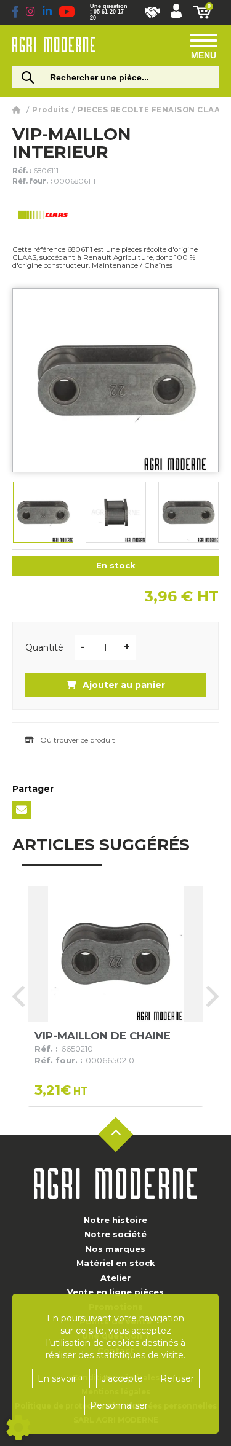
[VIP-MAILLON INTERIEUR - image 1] (43, 512)
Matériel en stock (115, 1263)
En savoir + (61, 1378)
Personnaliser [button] (119, 1405)
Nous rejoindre (152, 12)
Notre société (115, 1234)
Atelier (115, 1278)
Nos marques (115, 1249)
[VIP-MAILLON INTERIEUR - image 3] (188, 512)
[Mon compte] (176, 12)
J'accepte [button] (122, 1378)
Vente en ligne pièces (115, 1292)
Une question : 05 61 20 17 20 (109, 12)
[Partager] (21, 810)
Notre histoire (115, 1220)
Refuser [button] (177, 1378)
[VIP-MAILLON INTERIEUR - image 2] (116, 512)
